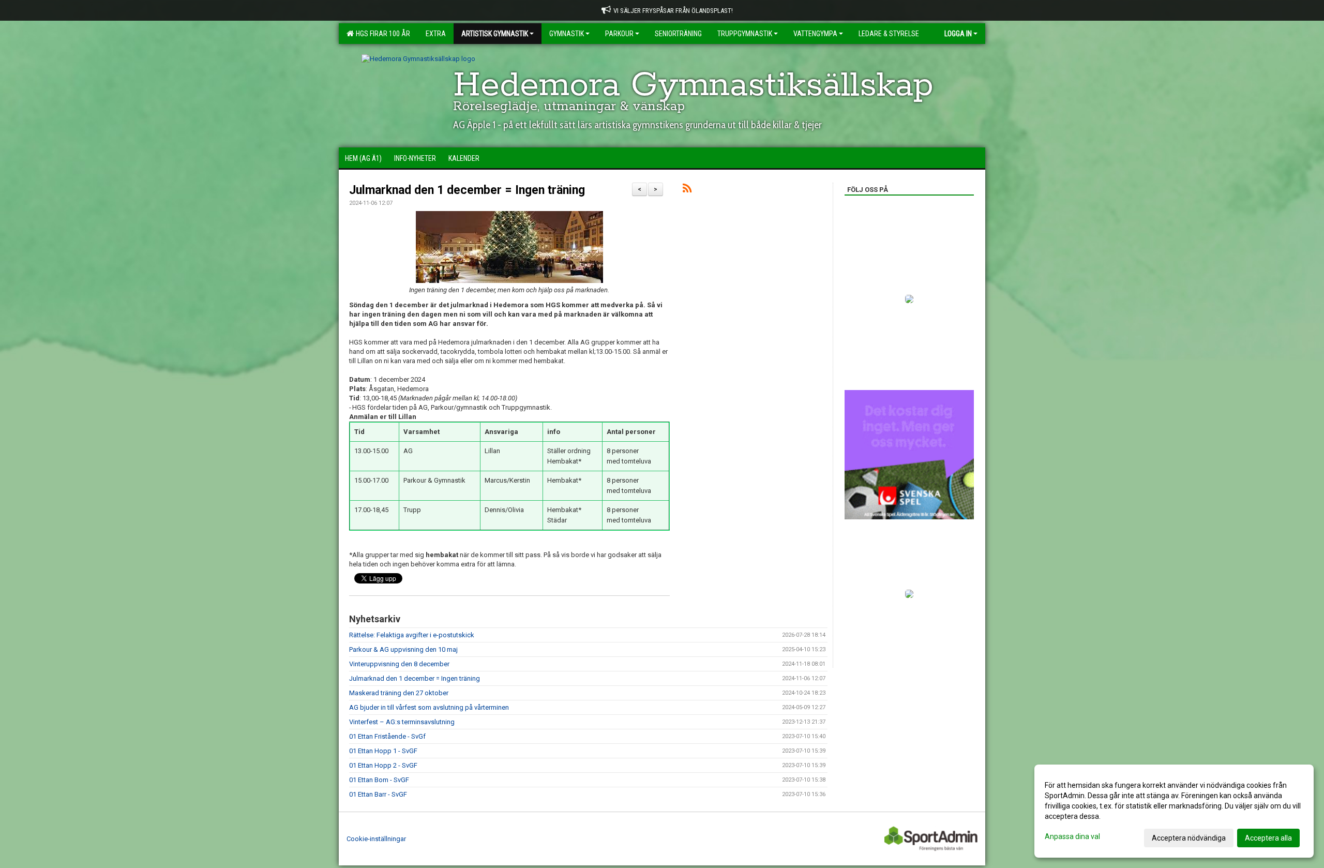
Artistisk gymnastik (494, 33)
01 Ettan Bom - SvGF (379, 780)
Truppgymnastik (744, 33)
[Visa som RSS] (687, 190)
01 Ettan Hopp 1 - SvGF (383, 751)
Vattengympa (815, 33)
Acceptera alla (1268, 838)
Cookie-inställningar (376, 839)
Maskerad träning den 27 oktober (398, 693)
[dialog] (1174, 811)
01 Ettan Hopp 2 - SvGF (383, 765)
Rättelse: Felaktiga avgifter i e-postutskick (411, 635)
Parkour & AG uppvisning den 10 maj (403, 649)
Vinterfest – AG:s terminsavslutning (402, 722)
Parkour (619, 33)
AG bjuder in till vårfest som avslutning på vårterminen (429, 707)
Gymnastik (566, 33)
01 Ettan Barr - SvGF (378, 794)
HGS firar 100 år (381, 33)
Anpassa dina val (1072, 836)
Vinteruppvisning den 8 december (399, 664)
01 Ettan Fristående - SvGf (387, 736)
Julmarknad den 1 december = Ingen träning (467, 190)
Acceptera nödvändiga (1189, 838)
